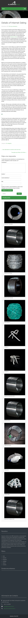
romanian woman (13, 36)
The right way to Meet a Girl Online (19, 152)
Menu (3, 8)
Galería (4, 563)
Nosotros (4, 557)
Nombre (3, 174)
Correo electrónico (5, 177)
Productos (5, 559)
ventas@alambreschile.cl (9, 606)
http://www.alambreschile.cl (9, 608)
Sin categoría (8, 143)
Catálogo (4, 561)
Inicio (4, 556)
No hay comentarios (13, 26)
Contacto (4, 564)
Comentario (4, 162)
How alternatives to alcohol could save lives (11, 149)
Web (2, 181)
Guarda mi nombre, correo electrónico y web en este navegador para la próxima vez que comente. (12, 187)
